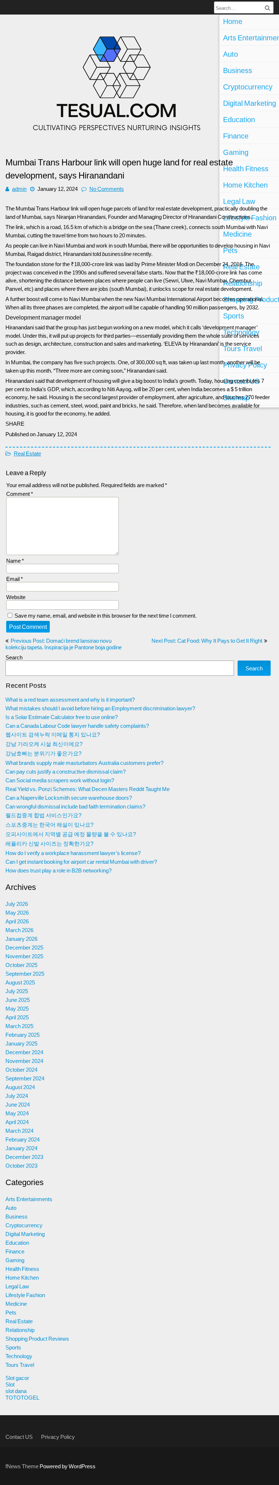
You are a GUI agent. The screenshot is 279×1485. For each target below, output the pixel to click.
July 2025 (16, 991)
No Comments (106, 188)
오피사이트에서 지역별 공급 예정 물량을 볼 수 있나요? (70, 834)
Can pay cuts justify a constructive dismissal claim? (65, 771)
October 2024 (21, 1069)
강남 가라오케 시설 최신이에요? (43, 744)
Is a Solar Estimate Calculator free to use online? (61, 717)
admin (19, 188)
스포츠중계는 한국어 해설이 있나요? (49, 824)
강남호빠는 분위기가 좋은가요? (43, 753)
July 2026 (16, 903)
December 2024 (24, 1052)
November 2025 (24, 956)
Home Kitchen (22, 1277)
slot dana (16, 1391)
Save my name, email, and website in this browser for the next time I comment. (106, 615)
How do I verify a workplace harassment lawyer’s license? (73, 853)
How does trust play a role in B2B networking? (58, 870)
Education (17, 1242)
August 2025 (20, 982)
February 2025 (22, 1034)
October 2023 (21, 1165)
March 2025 (19, 1026)
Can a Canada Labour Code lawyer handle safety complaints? (77, 725)
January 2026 (21, 938)
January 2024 (21, 1148)
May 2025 (17, 1008)
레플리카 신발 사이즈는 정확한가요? (49, 843)
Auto (10, 1207)
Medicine (16, 1303)
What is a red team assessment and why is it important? (70, 699)
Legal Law (17, 1286)
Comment (19, 493)
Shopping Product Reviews (37, 1338)
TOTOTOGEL (22, 1397)
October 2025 (21, 965)
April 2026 (17, 921)
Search (14, 657)
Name (15, 560)
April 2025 (17, 1017)
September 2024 (24, 1078)
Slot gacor (17, 1377)
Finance (14, 1251)
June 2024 (17, 1104)
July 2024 (16, 1095)
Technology (18, 1356)
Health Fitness (22, 1268)
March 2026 (19, 930)
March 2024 (19, 1130)
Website (15, 597)
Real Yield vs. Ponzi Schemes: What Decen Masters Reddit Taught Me (87, 789)
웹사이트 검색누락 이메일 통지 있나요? (52, 734)
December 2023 (24, 1156)
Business (16, 1216)
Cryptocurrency (24, 1225)
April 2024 (17, 1122)
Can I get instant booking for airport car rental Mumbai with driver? (81, 861)
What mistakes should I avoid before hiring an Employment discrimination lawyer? (100, 708)
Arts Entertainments (28, 1199)
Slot (10, 1384)
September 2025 (24, 973)
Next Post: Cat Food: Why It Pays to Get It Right (206, 640)
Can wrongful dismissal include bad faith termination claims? (75, 806)
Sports (13, 1347)
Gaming (14, 1260)
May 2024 (17, 1113)
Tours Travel (19, 1364)
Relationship (20, 1330)
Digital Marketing (25, 1234)
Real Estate (27, 453)
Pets (10, 1312)
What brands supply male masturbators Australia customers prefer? (84, 762)
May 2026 (17, 912)
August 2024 (20, 1087)
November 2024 (24, 1060)
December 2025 (24, 947)
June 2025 (17, 999)
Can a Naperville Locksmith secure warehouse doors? (68, 797)
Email (14, 578)
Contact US (19, 1436)
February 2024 (22, 1139)
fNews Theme (22, 1466)
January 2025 (21, 1043)
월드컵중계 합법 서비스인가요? (43, 815)
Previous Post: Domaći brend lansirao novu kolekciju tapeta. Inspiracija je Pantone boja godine (63, 643)
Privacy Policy (58, 1436)
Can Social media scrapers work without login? (59, 780)
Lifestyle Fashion (25, 1295)
